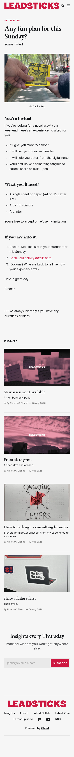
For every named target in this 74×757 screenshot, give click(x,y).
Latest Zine (62, 713)
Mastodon (39, 719)
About (24, 713)
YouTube (48, 719)
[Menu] (69, 6)
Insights (9, 713)
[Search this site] (63, 6)
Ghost (45, 728)
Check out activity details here (31, 258)
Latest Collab (41, 713)
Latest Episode (23, 719)
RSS (58, 719)
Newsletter (12, 20)
